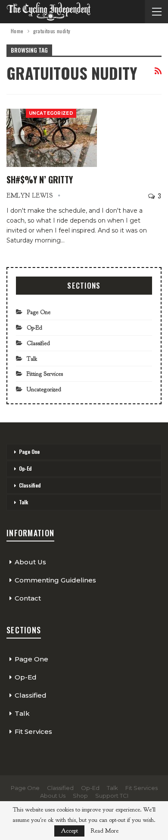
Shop (80, 795)
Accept (69, 830)
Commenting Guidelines (55, 580)
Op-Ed (34, 327)
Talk (32, 358)
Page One (38, 312)
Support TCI (111, 795)
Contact (28, 598)
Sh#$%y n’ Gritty (39, 179)
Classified (38, 343)
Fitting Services (45, 374)
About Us (30, 562)
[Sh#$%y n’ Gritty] (51, 138)
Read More (104, 831)
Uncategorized (51, 113)
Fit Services (33, 731)
